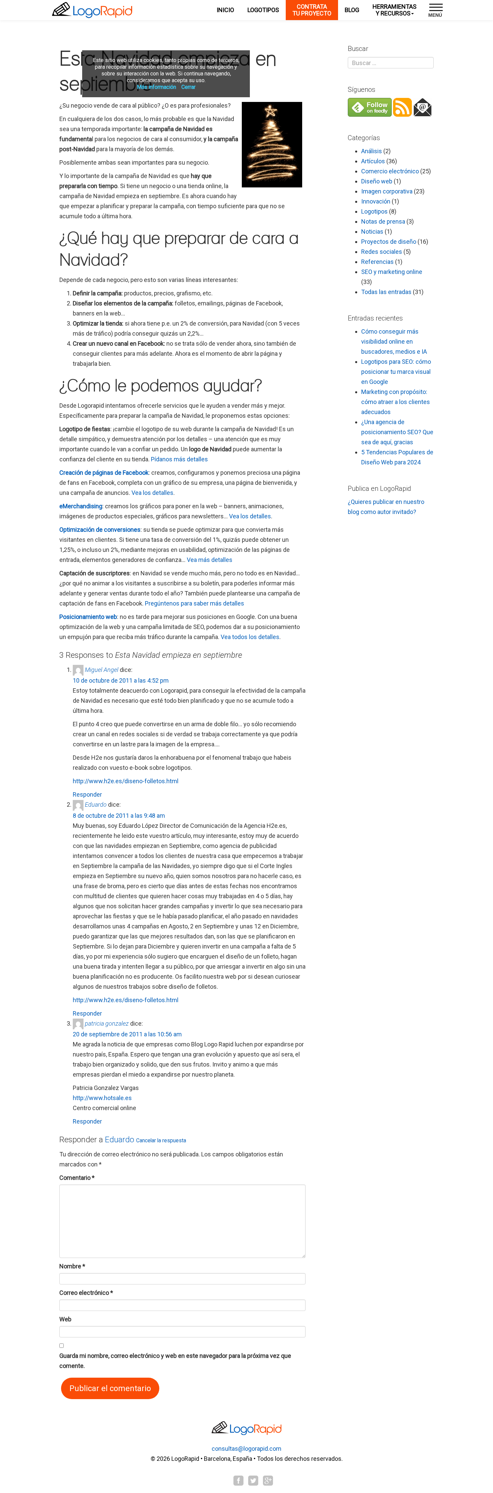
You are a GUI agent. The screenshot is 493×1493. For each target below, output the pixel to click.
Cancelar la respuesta (161, 1141)
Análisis (371, 151)
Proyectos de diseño (388, 241)
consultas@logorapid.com (246, 1448)
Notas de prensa (383, 221)
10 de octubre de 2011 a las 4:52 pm (121, 680)
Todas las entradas (386, 291)
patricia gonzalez (107, 1023)
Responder (87, 794)
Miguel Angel (101, 669)
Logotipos (374, 211)
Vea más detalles (209, 559)
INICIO (225, 9)
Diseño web (376, 181)
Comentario (77, 1177)
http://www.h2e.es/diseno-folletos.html (125, 781)
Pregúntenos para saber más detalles (194, 603)
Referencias (377, 261)
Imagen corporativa (387, 191)
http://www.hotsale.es (102, 1097)
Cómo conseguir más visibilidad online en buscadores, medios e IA (394, 341)
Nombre (72, 1266)
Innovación (375, 201)
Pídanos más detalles (179, 459)
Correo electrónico (86, 1292)
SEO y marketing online (391, 271)
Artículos (373, 161)
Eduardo (96, 804)
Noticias (372, 231)
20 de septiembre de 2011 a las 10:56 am (127, 1034)
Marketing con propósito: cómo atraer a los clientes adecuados (395, 401)
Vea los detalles (152, 492)
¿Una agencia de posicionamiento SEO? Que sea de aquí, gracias (397, 432)
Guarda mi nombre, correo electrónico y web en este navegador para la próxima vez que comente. (175, 1360)
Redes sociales (381, 251)
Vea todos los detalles (250, 636)
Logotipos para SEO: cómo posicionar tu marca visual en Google (396, 371)
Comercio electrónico (390, 171)
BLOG (352, 9)
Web (65, 1319)
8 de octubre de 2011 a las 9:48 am (119, 815)
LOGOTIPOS (263, 9)
